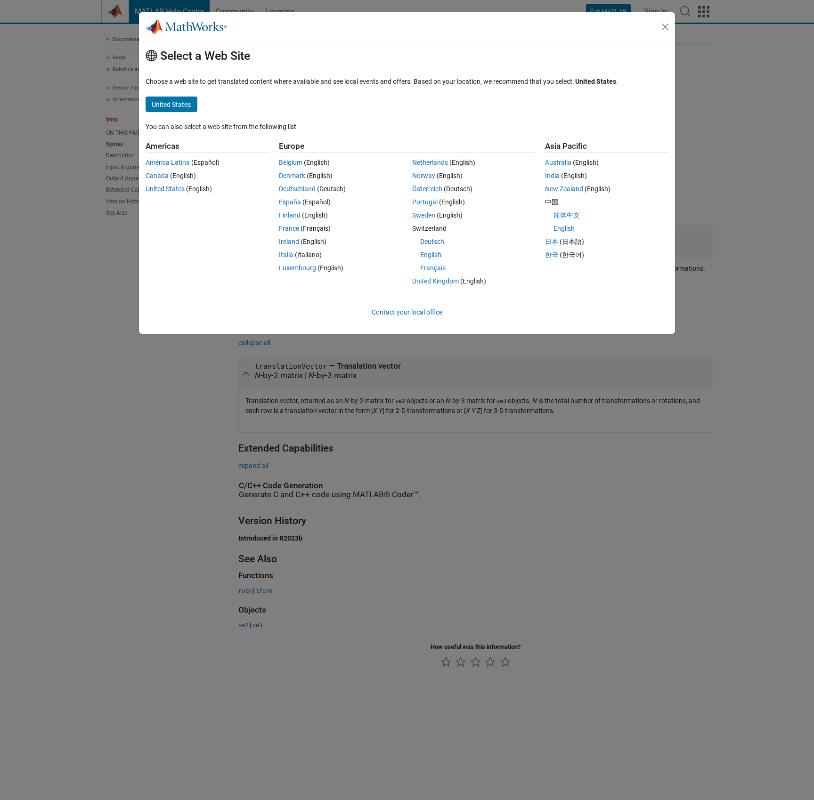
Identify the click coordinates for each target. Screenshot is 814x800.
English (430, 255)
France (289, 228)
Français (433, 268)
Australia (558, 162)
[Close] (665, 26)
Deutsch (432, 241)
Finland (290, 215)
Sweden (423, 215)
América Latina (168, 162)
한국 (551, 255)
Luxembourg (297, 268)
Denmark (292, 175)
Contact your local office (407, 312)
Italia (286, 255)
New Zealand (564, 189)
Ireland (289, 241)
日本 (551, 241)
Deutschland (297, 189)
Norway (423, 175)
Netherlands (430, 162)
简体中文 (567, 215)
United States (165, 189)
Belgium (290, 162)
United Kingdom (435, 281)
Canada (157, 175)
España (290, 202)
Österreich (427, 189)
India (552, 175)
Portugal (425, 202)
